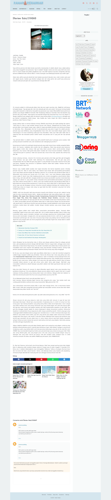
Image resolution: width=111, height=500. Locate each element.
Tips (44, 8)
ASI (77, 44)
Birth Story (82, 44)
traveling (87, 64)
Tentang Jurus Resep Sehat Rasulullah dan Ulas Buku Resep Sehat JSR (35, 230)
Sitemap (67, 494)
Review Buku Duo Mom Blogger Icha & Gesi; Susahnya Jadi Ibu (62, 376)
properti (91, 61)
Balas (20, 438)
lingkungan (78, 55)
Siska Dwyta (57, 497)
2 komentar (29, 22)
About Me (57, 8)
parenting (82, 58)
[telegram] (64, 359)
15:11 (20, 427)
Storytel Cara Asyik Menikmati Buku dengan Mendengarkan (32, 237)
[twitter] (87, 3)
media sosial (86, 55)
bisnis (86, 47)
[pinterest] (94, 3)
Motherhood (22, 8)
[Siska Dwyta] (29, 3)
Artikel (38, 8)
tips (83, 64)
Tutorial (93, 44)
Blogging (31, 8)
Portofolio (49, 494)
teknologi (78, 64)
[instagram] (90, 3)
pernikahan (78, 61)
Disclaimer (61, 494)
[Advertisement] (41, 94)
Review (49, 8)
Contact (64, 8)
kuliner (90, 52)
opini (77, 58)
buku (77, 50)
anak (77, 47)
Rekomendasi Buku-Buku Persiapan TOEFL (28, 228)
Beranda (15, 8)
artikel (81, 47)
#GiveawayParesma (56, 116)
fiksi (81, 50)
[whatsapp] (97, 3)
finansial (86, 50)
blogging (91, 47)
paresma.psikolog (23, 425)
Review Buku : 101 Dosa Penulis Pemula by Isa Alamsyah (31, 235)
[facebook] (83, 3)
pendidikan (89, 58)
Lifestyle (88, 44)
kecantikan (92, 50)
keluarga (78, 52)
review (95, 61)
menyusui (93, 55)
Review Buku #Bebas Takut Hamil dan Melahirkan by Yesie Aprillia (33, 232)
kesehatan (84, 52)
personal (85, 61)
